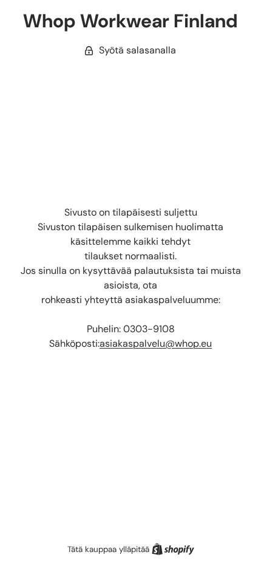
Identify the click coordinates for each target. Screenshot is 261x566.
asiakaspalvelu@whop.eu (156, 343)
